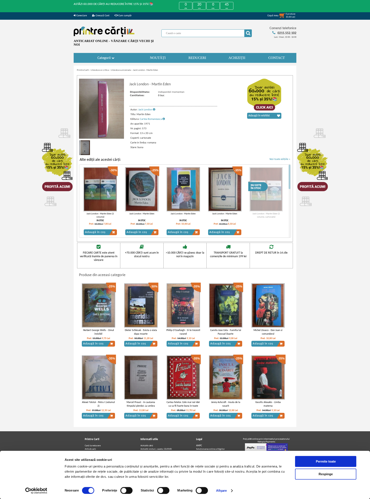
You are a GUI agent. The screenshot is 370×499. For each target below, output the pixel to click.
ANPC (199, 445)
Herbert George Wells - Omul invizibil (98, 332)
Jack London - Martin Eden (145, 70)
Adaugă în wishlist (259, 115)
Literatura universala (121, 70)
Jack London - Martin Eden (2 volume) (100, 215)
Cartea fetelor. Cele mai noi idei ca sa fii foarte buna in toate (183, 404)
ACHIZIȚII (236, 58)
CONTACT (276, 58)
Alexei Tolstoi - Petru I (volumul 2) (98, 404)
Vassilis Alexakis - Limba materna (268, 404)
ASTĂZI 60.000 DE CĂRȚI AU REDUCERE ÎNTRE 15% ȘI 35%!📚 (114, 4)
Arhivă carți (90, 449)
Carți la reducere (93, 446)
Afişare (221, 490)
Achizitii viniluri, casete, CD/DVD (156, 449)
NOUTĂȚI (158, 58)
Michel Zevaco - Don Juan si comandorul (268, 332)
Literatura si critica (100, 70)
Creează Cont (102, 15)
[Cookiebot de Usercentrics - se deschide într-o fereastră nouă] (36, 490)
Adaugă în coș (95, 232)
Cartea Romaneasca (151, 119)
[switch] (126, 490)
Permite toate (326, 461)
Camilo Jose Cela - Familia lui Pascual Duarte (225, 332)
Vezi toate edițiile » (279, 159)
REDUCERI (197, 58)
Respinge (326, 474)
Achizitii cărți (146, 446)
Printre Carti (83, 70)
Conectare (81, 15)
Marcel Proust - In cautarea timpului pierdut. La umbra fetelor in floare (141, 406)
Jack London (145, 109)
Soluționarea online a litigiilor (210, 449)
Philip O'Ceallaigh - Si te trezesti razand (183, 332)
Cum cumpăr (125, 15)
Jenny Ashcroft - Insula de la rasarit (225, 404)
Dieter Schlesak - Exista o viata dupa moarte (141, 332)
